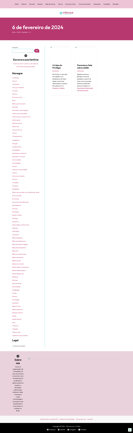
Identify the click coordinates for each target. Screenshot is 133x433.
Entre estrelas (17, 196)
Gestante (15, 222)
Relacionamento (17, 309)
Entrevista (15, 199)
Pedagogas (16, 290)
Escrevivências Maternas (20, 202)
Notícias (15, 280)
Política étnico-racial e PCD (21, 117)
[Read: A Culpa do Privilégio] (60, 54)
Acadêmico (16, 140)
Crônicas (15, 186)
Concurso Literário (18, 176)
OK (37, 51)
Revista (40, 4)
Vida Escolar (16, 332)
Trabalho (15, 329)
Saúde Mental (16, 319)
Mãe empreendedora (19, 248)
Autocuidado (16, 160)
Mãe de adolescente (19, 241)
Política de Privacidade (19, 114)
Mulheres (15, 277)
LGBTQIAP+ (16, 231)
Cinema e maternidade (19, 170)
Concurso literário (85, 4)
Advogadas (16, 150)
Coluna (14, 173)
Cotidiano (15, 183)
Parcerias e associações (20, 110)
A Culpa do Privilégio (57, 66)
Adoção (15, 144)
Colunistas (96, 4)
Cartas (14, 166)
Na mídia (115, 4)
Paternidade (16, 287)
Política (14, 296)
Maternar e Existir (18, 264)
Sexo (13, 322)
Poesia (14, 293)
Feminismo (15, 212)
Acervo (14, 81)
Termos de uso (17, 130)
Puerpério (15, 303)
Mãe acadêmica (17, 238)
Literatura (15, 235)
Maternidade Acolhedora (20, 267)
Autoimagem (16, 163)
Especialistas (16, 205)
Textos (60, 4)
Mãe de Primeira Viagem (20, 244)
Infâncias (15, 228)
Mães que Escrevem (18, 104)
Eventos (15, 209)
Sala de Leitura (50, 4)
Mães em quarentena (19, 254)
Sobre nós (15, 127)
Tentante (15, 326)
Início (14, 100)
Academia (106, 4)
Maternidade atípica (19, 270)
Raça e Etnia (16, 306)
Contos (14, 179)
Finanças (15, 218)
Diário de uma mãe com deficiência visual (25, 192)
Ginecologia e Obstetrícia (20, 225)
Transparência (17, 136)
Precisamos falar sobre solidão (84, 66)
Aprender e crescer (18, 157)
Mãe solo (15, 251)
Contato (15, 91)
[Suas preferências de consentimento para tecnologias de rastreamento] (130, 430)
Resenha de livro (17, 313)
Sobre (17, 4)
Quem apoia (16, 120)
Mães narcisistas (17, 257)
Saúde (14, 316)
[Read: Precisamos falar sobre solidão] (85, 54)
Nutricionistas (16, 283)
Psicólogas (15, 300)
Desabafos (15, 189)
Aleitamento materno (19, 153)
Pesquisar (15, 47)
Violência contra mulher (20, 335)
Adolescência (16, 147)
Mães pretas (16, 261)
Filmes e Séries (17, 215)
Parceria (32, 4)
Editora (24, 4)
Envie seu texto (71, 4)
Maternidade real (18, 274)
